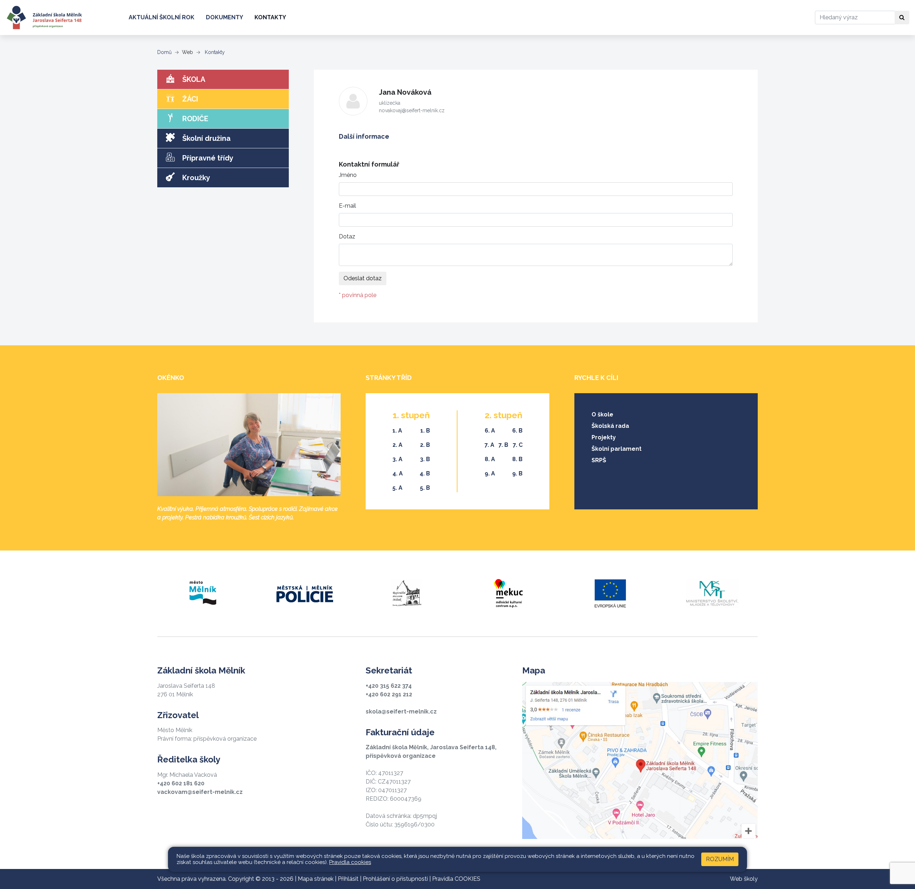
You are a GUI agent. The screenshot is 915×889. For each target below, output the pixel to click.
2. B (425, 444)
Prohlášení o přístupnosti (395, 878)
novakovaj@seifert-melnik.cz (412, 110)
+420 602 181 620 (180, 783)
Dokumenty (224, 17)
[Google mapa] (640, 760)
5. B (425, 487)
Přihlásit (348, 878)
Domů (164, 52)
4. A (397, 473)
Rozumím (720, 859)
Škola (192, 79)
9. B (517, 473)
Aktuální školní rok (161, 17)
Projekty (604, 437)
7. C (518, 444)
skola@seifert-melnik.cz (401, 711)
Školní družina (205, 138)
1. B (425, 430)
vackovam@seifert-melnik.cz (200, 792)
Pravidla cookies (350, 862)
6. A (490, 430)
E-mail (347, 205)
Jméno (348, 175)
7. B (503, 444)
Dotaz (347, 236)
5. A (397, 487)
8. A (490, 459)
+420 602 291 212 (389, 694)
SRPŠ (599, 460)
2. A (397, 444)
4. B (425, 473)
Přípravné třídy (206, 158)
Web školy (744, 878)
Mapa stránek (315, 878)
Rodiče (194, 118)
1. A (397, 430)
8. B (517, 459)
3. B (425, 459)
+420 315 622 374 (389, 685)
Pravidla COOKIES (456, 878)
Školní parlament (617, 448)
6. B (517, 430)
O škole (602, 414)
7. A (489, 444)
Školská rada (610, 426)
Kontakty (270, 17)
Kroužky (195, 177)
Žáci (189, 99)
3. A (397, 459)
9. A (490, 473)
